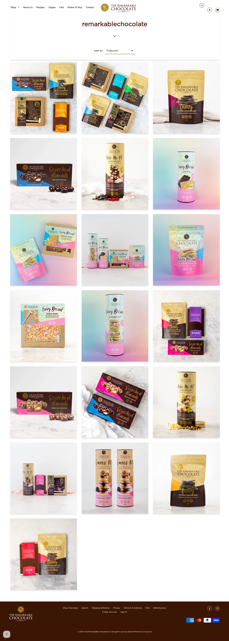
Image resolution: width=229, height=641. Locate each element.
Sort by (98, 51)
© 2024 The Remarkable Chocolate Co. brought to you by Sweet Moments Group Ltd (114, 632)
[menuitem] (15, 7)
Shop (14, 7)
